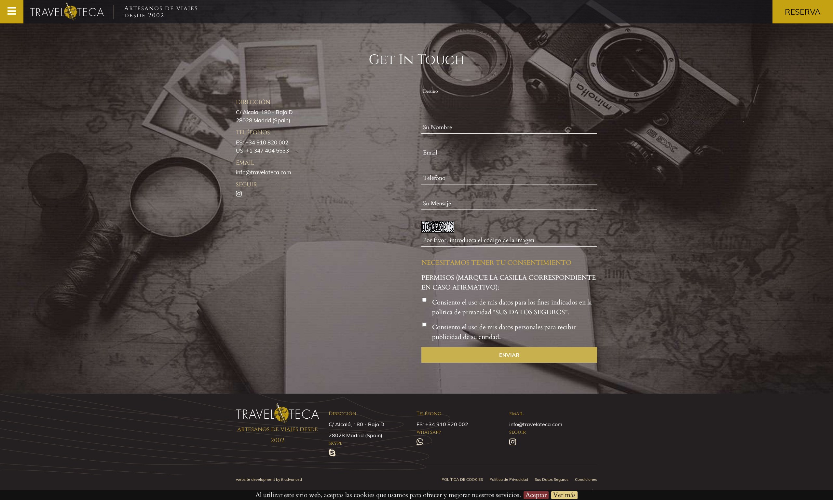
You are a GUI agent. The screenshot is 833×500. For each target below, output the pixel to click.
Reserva (803, 12)
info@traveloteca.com (263, 172)
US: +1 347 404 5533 (262, 150)
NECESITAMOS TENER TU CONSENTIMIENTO (496, 262)
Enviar (509, 355)
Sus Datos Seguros (551, 479)
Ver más (564, 495)
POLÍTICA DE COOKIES (462, 479)
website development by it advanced (269, 479)
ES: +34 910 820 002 (262, 142)
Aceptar (536, 495)
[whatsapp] (422, 442)
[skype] (334, 454)
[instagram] (515, 442)
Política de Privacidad (508, 479)
